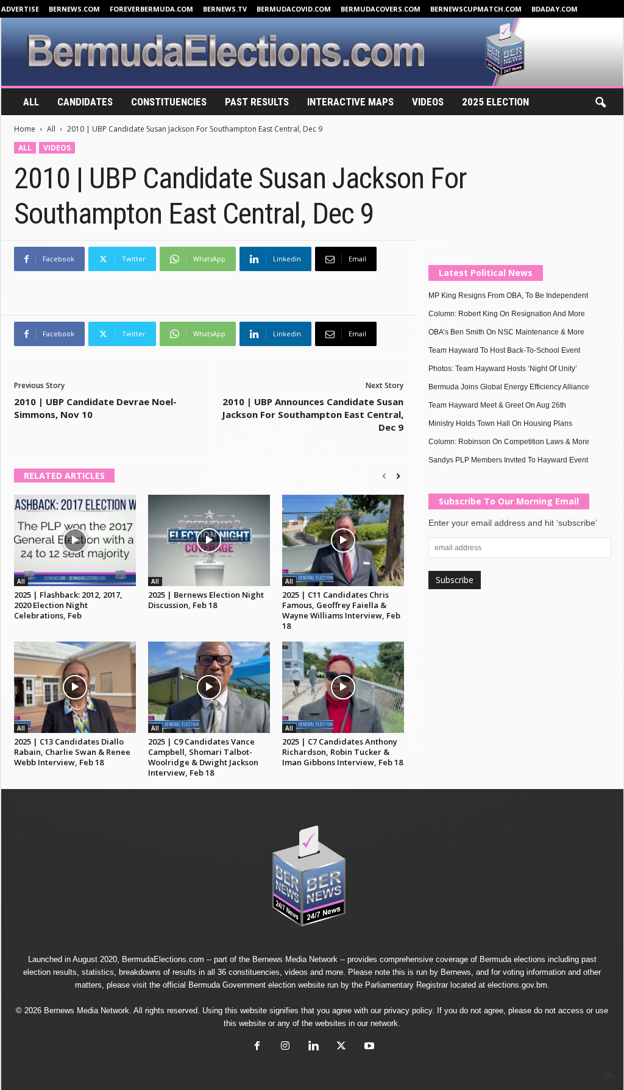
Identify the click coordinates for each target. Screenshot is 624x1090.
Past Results (257, 102)
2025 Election (495, 102)
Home (24, 129)
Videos (428, 102)
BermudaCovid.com (294, 8)
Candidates (85, 102)
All (31, 102)
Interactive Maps (350, 102)
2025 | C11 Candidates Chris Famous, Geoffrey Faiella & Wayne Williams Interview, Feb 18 (341, 610)
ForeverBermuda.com (151, 8)
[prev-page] (384, 476)
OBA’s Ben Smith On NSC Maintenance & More (506, 332)
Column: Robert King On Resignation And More (506, 314)
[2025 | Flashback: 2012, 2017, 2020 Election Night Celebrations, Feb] (75, 540)
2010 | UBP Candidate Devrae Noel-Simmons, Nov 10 (95, 407)
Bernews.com (74, 8)
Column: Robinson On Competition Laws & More (508, 441)
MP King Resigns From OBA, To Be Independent (508, 295)
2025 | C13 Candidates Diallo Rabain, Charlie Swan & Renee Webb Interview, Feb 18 (72, 752)
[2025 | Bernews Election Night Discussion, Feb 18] (209, 540)
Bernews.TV (225, 8)
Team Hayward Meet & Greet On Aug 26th (497, 405)
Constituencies (169, 102)
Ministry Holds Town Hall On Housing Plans (500, 423)
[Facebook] (257, 1047)
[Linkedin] (313, 1047)
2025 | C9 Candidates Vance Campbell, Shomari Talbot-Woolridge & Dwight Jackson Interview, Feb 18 (203, 757)
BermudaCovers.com (380, 8)
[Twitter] (341, 1047)
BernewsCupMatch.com (476, 8)
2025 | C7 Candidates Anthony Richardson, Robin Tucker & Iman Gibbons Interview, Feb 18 (342, 752)
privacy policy (408, 1010)
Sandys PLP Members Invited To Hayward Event (508, 460)
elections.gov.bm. (519, 984)
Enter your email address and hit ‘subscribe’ (512, 523)
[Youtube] (368, 1047)
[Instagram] (285, 1047)
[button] (600, 103)
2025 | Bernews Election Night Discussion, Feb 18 (206, 599)
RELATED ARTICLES (64, 475)
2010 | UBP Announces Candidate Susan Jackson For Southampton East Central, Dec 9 (312, 414)
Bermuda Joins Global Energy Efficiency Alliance (508, 387)
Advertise (20, 8)
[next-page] (398, 476)
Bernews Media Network (295, 959)
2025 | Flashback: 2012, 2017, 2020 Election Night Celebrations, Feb (68, 605)
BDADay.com (554, 8)
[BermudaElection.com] (312, 52)
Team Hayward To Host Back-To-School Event (504, 350)
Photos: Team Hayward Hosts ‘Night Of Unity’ (502, 368)
